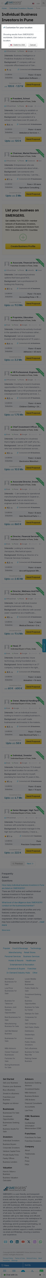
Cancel (33, 45)
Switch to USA (19, 45)
